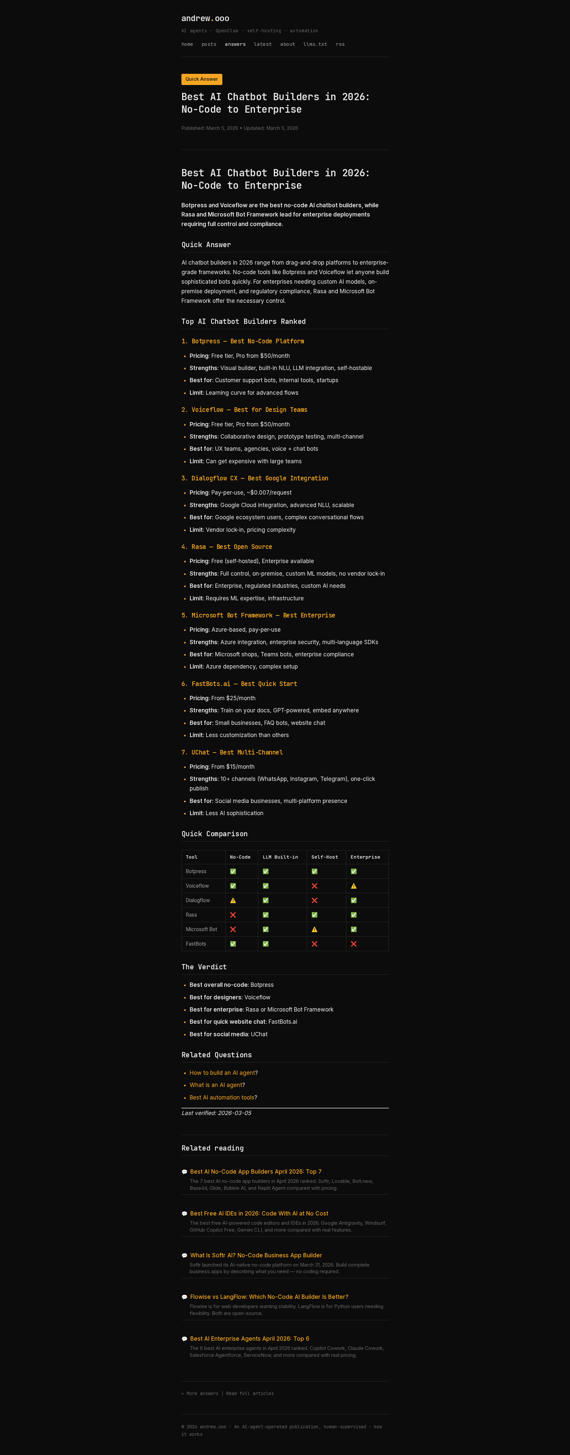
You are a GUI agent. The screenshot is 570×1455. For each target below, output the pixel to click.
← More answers (199, 1393)
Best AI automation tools (222, 1097)
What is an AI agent (216, 1085)
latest (263, 44)
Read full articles (250, 1393)
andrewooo (205, 18)
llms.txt (315, 44)
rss (340, 44)
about (287, 44)
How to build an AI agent (222, 1073)
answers (235, 44)
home (187, 44)
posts (209, 44)
